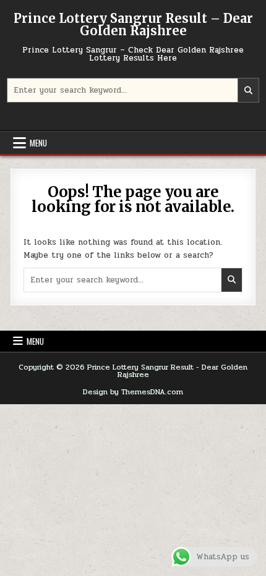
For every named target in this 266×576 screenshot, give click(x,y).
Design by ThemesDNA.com (133, 392)
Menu (38, 143)
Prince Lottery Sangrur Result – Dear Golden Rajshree (133, 24)
